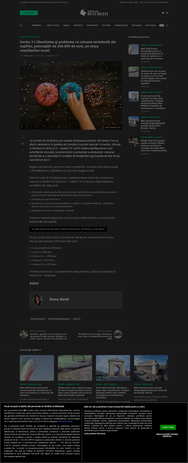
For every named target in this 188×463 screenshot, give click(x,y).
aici (58, 442)
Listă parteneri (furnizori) (94, 433)
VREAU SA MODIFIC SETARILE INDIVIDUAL (167, 435)
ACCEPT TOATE (168, 427)
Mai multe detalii (65, 421)
